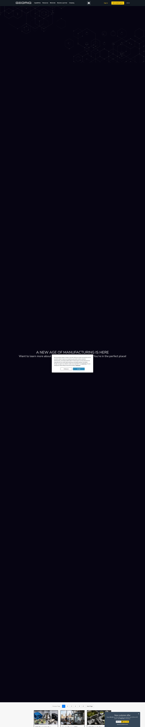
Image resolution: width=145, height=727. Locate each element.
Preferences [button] (78, 365)
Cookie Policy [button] (84, 363)
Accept (78, 368)
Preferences (66, 368)
